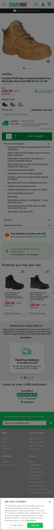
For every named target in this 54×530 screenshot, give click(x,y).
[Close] (50, 501)
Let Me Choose (17, 525)
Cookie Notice (30, 520)
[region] (27, 514)
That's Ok (35, 525)
